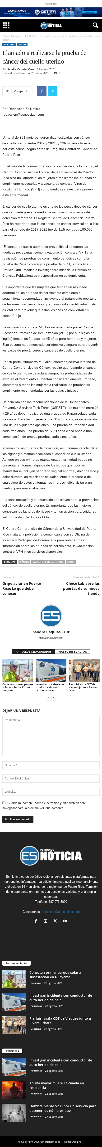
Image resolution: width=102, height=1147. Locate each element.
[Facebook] (41, 91)
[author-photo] (51, 615)
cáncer (24, 561)
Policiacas (36, 1005)
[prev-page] (48, 698)
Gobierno (36, 983)
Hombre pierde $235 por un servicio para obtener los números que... (62, 1108)
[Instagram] (46, 921)
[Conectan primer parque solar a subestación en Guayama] (17, 670)
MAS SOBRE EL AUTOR (73, 651)
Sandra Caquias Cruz (20, 69)
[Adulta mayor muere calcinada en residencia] (14, 1090)
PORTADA (30, 36)
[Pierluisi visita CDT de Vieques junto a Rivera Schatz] (84, 670)
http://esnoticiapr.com (51, 637)
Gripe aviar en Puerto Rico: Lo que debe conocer (21, 588)
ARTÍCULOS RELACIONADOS (33, 651)
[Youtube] (65, 921)
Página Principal (11, 36)
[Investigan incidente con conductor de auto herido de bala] (51, 670)
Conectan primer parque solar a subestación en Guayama (17, 687)
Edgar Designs (72, 1141)
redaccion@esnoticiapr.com (61, 912)
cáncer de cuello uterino (48, 561)
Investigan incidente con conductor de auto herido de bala (50, 687)
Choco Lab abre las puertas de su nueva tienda (81, 588)
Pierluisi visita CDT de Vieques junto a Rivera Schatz (83, 687)
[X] (52, 91)
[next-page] (53, 698)
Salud (22, 44)
